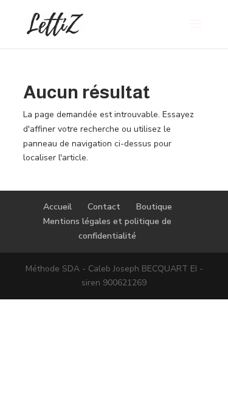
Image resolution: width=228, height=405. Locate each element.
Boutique (154, 207)
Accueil (57, 207)
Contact (104, 207)
